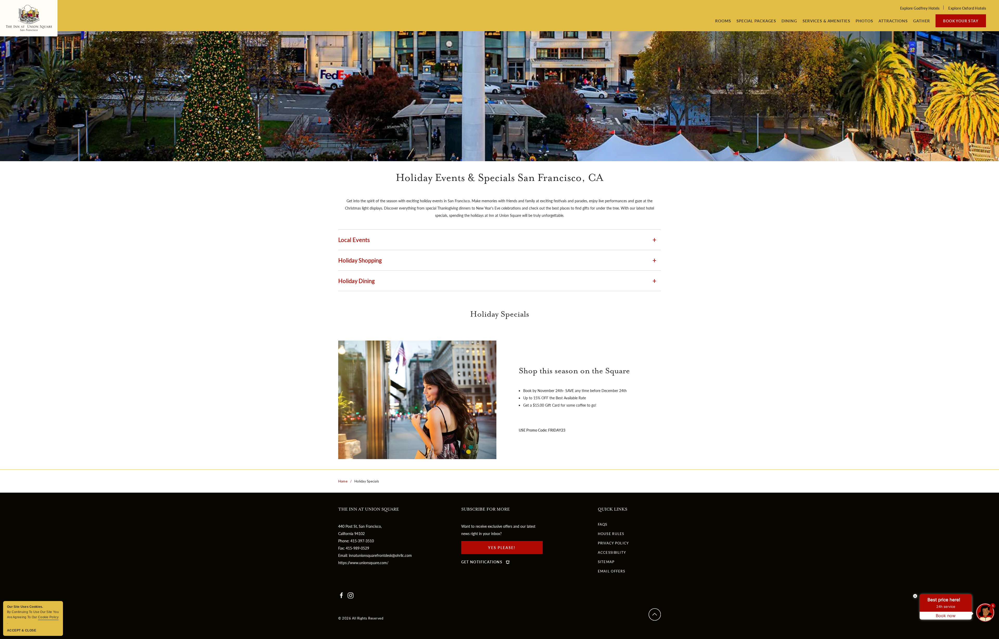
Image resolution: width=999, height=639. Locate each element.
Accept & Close (21, 630)
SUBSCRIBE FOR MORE (485, 509)
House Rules (611, 533)
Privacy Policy (613, 542)
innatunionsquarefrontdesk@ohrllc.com (380, 555)
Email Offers (611, 571)
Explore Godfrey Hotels (919, 8)
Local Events (354, 240)
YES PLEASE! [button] (507, 549)
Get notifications (482, 561)
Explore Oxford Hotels (967, 8)
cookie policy (48, 617)
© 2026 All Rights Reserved (360, 618)
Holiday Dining (356, 281)
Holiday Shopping (360, 260)
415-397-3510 (362, 540)
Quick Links (612, 509)
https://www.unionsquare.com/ (363, 562)
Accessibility (612, 552)
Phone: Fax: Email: (375, 544)
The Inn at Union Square (368, 509)
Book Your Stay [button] (960, 20)
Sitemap (606, 561)
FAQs (602, 524)
